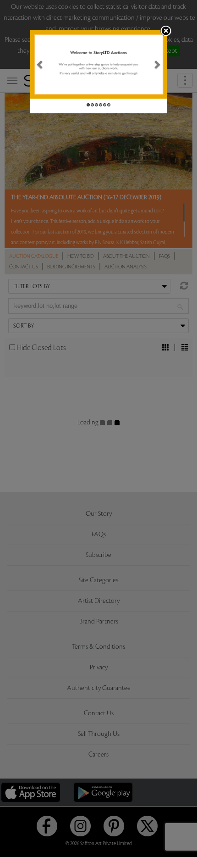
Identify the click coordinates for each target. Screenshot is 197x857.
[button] (40, 64)
